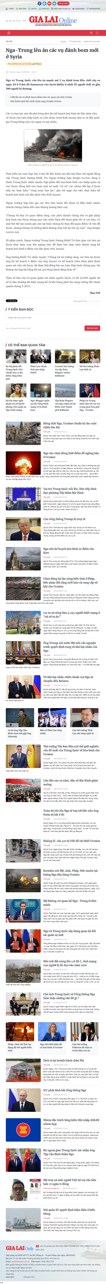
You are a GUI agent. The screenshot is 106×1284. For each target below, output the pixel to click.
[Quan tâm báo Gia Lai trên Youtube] (49, 3)
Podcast (45, 9)
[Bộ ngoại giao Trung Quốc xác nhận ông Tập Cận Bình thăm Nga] (23, 1160)
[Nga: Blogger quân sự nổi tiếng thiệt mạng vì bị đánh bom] (40, 390)
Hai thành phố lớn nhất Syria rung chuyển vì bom (35, 101)
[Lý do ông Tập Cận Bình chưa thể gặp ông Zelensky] (20, 717)
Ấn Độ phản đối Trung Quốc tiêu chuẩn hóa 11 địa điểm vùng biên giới (14, 372)
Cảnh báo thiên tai (51, 1188)
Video (11, 9)
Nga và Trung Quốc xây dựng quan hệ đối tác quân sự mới (69, 933)
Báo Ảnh (22, 9)
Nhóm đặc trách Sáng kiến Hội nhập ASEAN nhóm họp (71, 1122)
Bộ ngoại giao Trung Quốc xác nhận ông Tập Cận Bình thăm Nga (69, 1152)
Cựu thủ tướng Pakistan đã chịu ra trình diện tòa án (82, 1047)
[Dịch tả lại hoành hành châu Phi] (23, 1070)
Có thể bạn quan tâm (26, 345)
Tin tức (9, 41)
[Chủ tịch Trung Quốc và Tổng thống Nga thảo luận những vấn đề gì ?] (23, 1004)
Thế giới (47, 432)
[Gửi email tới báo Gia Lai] (54, 3)
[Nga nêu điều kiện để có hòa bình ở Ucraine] (52, 1031)
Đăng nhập (63, 3)
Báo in (34, 9)
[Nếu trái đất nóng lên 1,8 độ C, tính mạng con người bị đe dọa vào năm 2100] (23, 971)
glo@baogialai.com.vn (20, 1261)
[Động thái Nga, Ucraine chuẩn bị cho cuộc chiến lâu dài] (23, 433)
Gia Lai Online (19, 1247)
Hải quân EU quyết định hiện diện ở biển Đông (69, 1211)
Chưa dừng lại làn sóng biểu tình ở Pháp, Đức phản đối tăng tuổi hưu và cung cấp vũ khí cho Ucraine (70, 582)
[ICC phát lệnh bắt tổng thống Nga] (23, 1100)
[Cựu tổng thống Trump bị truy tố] (23, 529)
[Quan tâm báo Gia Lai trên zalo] (44, 3)
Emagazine (79, 9)
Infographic (95, 9)
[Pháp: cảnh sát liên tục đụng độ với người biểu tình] (20, 1031)
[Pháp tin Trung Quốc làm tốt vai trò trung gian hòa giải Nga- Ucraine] (90, 390)
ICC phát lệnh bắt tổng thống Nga (64, 1090)
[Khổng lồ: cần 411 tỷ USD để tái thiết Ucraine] (23, 850)
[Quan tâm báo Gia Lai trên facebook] (39, 3)
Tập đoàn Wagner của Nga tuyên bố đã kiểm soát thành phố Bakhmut (65, 405)
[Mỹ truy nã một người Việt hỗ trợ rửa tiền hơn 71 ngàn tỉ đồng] (23, 1190)
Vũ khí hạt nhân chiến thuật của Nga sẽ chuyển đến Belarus (68, 679)
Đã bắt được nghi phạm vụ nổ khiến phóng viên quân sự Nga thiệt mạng (16, 405)
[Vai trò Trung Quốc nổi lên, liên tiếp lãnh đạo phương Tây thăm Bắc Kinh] (23, 498)
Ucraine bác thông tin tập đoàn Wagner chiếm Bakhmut (64, 371)
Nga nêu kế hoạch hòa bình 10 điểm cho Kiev (68, 550)
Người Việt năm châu (92, 41)
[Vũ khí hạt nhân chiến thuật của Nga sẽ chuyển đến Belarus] (23, 687)
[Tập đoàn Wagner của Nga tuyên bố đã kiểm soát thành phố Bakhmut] (65, 390)
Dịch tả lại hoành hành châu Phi (63, 1060)
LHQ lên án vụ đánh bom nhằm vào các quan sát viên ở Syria (41, 97)
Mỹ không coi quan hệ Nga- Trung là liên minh (69, 902)
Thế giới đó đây (75, 41)
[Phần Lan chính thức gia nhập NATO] (40, 356)
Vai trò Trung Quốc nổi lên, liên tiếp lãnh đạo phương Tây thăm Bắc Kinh (69, 490)
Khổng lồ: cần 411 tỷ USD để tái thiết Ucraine (71, 841)
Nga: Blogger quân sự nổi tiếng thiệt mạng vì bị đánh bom (40, 405)
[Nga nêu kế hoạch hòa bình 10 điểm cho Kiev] (23, 558)
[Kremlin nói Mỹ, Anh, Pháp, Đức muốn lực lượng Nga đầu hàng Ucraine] (23, 880)
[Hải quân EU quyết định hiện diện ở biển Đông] (23, 1219)
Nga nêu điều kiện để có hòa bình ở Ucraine (51, 1046)
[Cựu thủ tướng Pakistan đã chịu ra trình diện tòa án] (84, 1031)
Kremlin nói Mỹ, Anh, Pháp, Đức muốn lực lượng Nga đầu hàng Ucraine (70, 872)
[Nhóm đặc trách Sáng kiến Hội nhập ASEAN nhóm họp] (23, 1130)
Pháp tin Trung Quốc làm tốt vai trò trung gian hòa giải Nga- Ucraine (90, 405)
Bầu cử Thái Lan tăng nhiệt (51, 732)
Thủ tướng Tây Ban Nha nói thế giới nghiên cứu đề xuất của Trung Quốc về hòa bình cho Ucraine (71, 750)
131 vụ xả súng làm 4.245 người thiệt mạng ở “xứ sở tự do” (71, 614)
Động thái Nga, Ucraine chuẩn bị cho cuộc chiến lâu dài (70, 425)
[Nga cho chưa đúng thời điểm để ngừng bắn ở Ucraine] (23, 463)
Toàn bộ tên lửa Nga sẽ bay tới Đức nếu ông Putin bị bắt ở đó (71, 812)
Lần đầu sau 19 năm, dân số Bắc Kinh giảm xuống (70, 782)
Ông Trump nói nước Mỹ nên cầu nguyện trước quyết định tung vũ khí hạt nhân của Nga (70, 646)
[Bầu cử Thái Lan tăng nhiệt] (52, 717)
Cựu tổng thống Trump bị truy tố (64, 519)
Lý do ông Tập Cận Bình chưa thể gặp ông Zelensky (19, 733)
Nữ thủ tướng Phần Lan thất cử (89, 368)
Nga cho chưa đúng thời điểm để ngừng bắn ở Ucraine (71, 455)
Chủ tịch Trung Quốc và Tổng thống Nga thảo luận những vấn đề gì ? (69, 996)
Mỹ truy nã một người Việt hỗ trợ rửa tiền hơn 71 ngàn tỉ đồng (69, 1182)
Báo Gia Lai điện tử (53, 21)
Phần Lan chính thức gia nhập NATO (38, 369)
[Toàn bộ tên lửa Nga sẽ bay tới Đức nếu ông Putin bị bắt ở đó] (23, 820)
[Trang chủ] (9, 33)
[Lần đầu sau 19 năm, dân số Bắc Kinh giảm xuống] (23, 790)
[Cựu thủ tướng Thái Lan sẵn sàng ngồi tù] (84, 717)
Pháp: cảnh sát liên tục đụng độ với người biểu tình (20, 1047)
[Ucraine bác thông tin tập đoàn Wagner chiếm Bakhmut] (65, 356)
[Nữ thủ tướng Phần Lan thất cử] (90, 356)
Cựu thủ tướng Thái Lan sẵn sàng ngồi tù (83, 732)
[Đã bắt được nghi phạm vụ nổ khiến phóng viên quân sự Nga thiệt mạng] (16, 390)
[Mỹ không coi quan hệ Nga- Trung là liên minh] (23, 910)
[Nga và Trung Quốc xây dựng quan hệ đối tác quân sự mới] (23, 941)
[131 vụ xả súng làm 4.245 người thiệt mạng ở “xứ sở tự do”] (23, 622)
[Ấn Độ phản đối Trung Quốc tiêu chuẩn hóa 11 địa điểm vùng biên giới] (16, 356)
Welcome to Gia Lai (62, 9)
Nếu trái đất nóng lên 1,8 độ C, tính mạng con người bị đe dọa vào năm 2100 (69, 963)
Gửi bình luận (92, 328)
